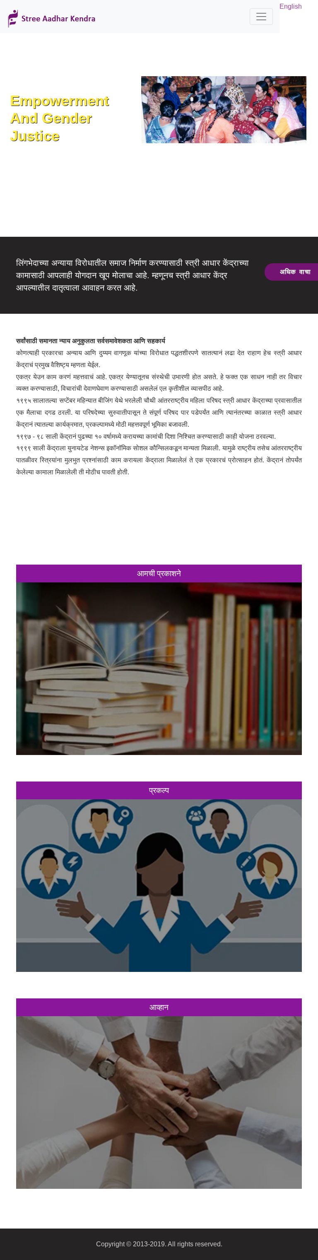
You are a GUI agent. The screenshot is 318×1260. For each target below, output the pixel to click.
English (290, 6)
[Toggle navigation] (261, 16)
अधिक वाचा (158, 662)
